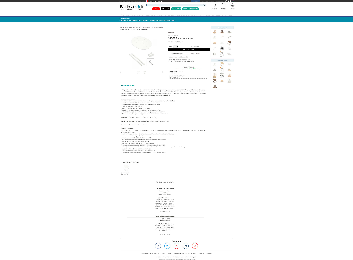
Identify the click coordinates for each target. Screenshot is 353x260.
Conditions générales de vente (149, 253)
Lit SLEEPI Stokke (177, 59)
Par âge (121, 15)
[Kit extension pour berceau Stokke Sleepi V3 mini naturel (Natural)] (229, 69)
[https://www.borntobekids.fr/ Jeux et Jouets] (132, 6)
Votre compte (195, 1)
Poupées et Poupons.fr (177, 257)
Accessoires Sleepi (186, 59)
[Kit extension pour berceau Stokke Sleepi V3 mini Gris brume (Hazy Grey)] (229, 31)
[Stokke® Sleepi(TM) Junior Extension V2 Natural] (214, 42)
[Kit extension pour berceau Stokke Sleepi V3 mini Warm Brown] (222, 31)
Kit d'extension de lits (144, 27)
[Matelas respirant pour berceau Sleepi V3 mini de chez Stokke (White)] (229, 48)
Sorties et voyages (144, 15)
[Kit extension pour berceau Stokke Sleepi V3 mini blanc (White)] (214, 37)
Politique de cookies (191, 253)
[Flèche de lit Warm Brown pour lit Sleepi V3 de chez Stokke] (222, 37)
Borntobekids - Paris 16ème (176, 71)
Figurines (207, 15)
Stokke (171, 32)
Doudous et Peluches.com (163, 257)
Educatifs (184, 15)
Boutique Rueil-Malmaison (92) (190, 8)
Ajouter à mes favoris (177, 53)
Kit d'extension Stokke (157, 27)
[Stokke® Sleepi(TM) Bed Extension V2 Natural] (214, 31)
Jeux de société (215, 15)
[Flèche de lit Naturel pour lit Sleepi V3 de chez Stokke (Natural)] (229, 37)
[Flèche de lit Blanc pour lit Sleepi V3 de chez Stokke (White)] (214, 48)
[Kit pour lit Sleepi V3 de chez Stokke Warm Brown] (229, 42)
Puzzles (229, 15)
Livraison (170, 253)
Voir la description (194, 46)
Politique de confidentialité (205, 253)
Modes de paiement (179, 253)
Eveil (178, 15)
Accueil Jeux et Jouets (126, 27)
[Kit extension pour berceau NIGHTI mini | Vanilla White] (229, 80)
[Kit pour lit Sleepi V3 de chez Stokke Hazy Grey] (222, 54)
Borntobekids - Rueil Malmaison (177, 76)
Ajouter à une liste (195, 53)
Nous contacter (162, 253)
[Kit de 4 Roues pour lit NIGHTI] (222, 75)
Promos (156, 8)
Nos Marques (165, 8)
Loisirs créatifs (198, 15)
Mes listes (223, 8)
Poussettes (134, 15)
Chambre (127, 15)
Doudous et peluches (170, 15)
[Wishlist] (214, 6)
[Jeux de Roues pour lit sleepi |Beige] (214, 54)
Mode (161, 15)
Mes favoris (214, 8)
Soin (157, 15)
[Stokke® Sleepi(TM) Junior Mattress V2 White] (229, 54)
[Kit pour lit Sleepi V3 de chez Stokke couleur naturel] (222, 64)
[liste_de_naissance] (223, 6)
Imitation (190, 15)
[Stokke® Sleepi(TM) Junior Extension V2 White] (222, 42)
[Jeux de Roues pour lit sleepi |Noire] (222, 48)
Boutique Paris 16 (176, 8)
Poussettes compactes (191, 257)
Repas (153, 15)
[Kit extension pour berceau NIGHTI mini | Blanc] (214, 75)
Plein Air (223, 15)
